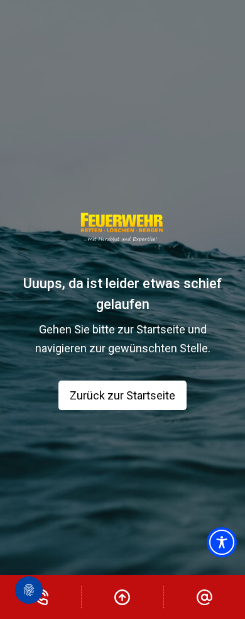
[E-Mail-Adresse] (204, 597)
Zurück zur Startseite (122, 395)
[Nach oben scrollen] (122, 597)
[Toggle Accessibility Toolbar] (222, 542)
